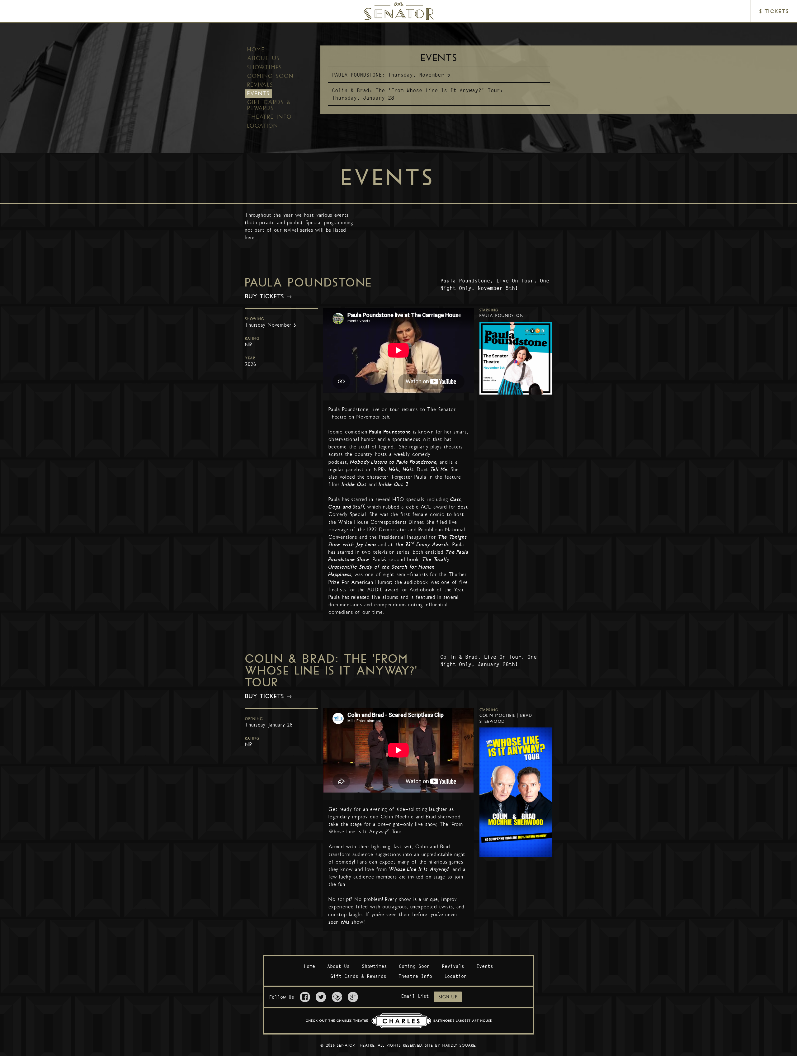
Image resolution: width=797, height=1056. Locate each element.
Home (256, 49)
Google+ (352, 997)
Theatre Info (269, 117)
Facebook (304, 997)
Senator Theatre (390, 5)
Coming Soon (270, 76)
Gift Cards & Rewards (269, 105)
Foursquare (337, 997)
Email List (415, 996)
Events (258, 93)
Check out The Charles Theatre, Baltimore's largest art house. (398, 1021)
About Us (263, 58)
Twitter (320, 997)
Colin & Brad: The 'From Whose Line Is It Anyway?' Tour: (417, 90)
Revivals (260, 84)
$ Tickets (773, 11)
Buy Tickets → (268, 296)
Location (262, 126)
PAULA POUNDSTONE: (358, 74)
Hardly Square (459, 1045)
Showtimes (264, 67)
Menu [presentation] (21, 11)
